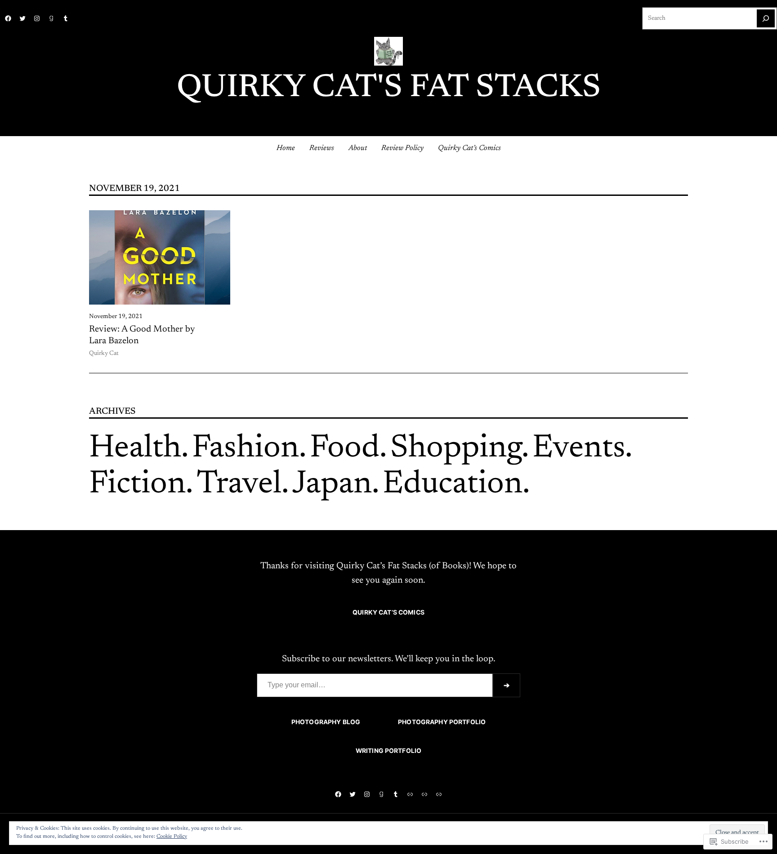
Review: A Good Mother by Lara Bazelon (142, 335)
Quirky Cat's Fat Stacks (389, 88)
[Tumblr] (65, 18)
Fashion (245, 449)
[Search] (766, 18)
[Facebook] (8, 18)
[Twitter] (22, 18)
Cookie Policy (171, 836)
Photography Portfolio (442, 722)
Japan (332, 485)
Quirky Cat (104, 353)
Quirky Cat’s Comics (388, 612)
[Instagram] (36, 18)
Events (578, 449)
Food (345, 449)
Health (135, 449)
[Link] (410, 794)
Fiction (137, 485)
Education (452, 485)
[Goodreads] (51, 18)
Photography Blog (325, 722)
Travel (238, 485)
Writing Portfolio (388, 750)
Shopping (456, 449)
